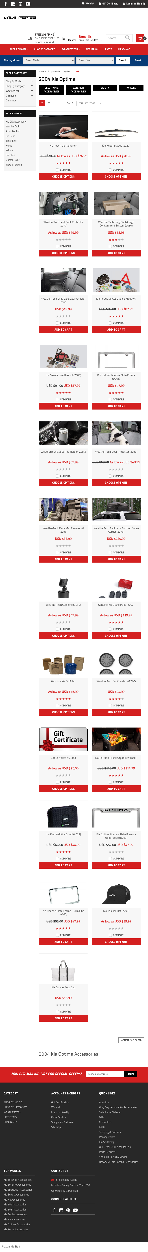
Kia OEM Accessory (16, 121)
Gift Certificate (110, 3)
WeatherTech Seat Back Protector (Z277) (63, 224)
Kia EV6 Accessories (15, 1210)
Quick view (63, 140)
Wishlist (90, 3)
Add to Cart (116, 253)
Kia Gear (10, 136)
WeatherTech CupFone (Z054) (63, 605)
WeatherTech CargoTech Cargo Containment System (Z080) (116, 224)
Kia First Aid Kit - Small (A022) (63, 834)
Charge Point (12, 160)
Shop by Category (44, 49)
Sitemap (56, 1127)
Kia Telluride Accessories (18, 1180)
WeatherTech (70, 49)
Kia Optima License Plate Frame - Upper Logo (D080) (116, 836)
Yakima (9, 150)
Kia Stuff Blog (106, 1142)
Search (123, 60)
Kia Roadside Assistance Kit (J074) (116, 299)
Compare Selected (131, 1040)
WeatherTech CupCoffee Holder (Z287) (63, 452)
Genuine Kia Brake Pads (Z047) (116, 605)
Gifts (101, 1117)
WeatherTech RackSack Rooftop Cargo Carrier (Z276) (116, 530)
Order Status (58, 1117)
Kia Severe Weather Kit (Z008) (63, 375)
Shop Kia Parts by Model (113, 1157)
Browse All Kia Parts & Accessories (118, 1162)
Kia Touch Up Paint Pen (63, 146)
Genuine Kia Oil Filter (63, 681)
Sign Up (141, 3)
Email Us (85, 36)
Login (129, 3)
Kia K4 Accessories (14, 1200)
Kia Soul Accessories (15, 1214)
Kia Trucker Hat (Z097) (116, 911)
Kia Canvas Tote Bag (63, 987)
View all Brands (14, 164)
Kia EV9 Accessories (15, 1204)
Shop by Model (18, 49)
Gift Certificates (60, 1102)
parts (108, 49)
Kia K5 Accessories (14, 1219)
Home (41, 72)
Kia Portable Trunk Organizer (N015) (116, 758)
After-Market (13, 131)
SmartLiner (11, 140)
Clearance (123, 49)
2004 (76, 71)
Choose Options (63, 176)
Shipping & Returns (62, 1122)
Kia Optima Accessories (17, 1224)
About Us (104, 1102)
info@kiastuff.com (66, 1180)
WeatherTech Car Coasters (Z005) (116, 681)
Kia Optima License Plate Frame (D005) (116, 377)
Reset (138, 60)
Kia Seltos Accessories (16, 1195)
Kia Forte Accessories (16, 1229)
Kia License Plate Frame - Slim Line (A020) (63, 913)
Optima (67, 72)
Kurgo (9, 145)
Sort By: (71, 103)
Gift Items (92, 49)
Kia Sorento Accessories (17, 1185)
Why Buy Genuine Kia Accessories (118, 1107)
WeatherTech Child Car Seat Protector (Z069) (63, 301)
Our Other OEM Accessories (115, 1147)
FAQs (102, 1127)
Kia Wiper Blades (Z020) (116, 146)
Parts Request (107, 1152)
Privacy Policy (107, 1137)
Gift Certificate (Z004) (63, 758)
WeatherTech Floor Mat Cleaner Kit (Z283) (63, 530)
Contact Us (105, 1122)
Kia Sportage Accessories (18, 1190)
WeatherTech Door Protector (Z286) (116, 452)
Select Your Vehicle (110, 1112)
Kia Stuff (10, 155)
